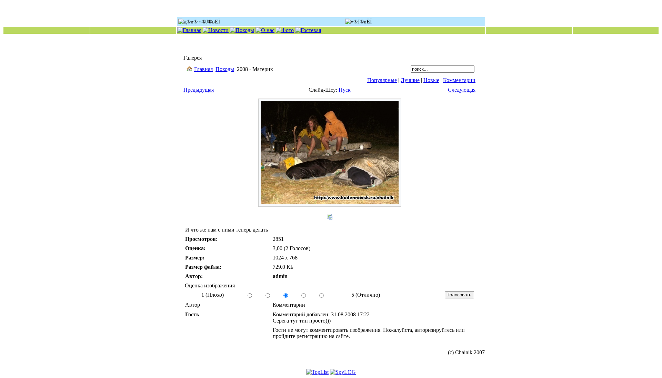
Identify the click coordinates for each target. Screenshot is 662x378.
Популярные (382, 80)
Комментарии (459, 80)
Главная (203, 69)
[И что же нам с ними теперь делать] (329, 205)
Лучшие (410, 80)
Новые (431, 80)
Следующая (461, 90)
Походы (224, 69)
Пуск (345, 90)
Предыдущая (198, 90)
